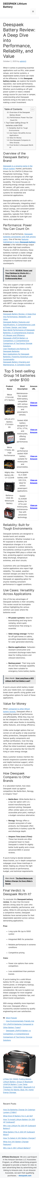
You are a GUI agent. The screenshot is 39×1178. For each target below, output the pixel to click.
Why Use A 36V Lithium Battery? (17, 1148)
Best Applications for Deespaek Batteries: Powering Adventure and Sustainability (17, 356)
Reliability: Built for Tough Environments (18, 129)
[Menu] (33, 11)
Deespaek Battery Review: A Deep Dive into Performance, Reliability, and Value (19, 316)
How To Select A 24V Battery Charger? (19, 1138)
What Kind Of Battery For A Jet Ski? (18, 1116)
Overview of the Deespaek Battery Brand (20, 113)
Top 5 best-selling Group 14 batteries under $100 (17, 124)
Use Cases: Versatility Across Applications (20, 134)
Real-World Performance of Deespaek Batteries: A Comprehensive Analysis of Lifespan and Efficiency (19, 332)
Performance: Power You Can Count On (21, 119)
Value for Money (15, 138)
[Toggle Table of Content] (31, 109)
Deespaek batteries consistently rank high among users (19, 236)
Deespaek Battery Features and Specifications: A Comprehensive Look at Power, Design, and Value (19, 324)
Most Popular (11, 1018)
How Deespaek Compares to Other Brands (20, 141)
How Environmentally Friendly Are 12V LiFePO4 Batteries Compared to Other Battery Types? (18, 1024)
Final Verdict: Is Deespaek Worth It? (21, 146)
